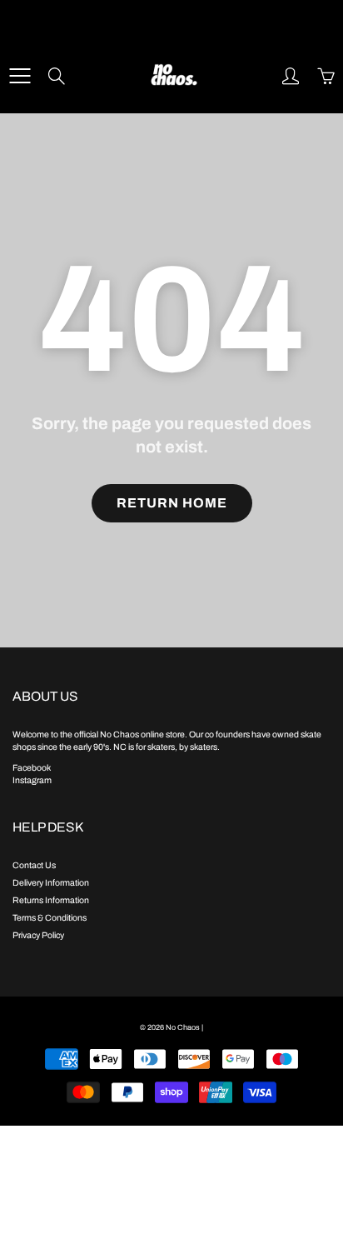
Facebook (31, 767)
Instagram (32, 780)
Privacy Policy (38, 935)
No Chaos (183, 1027)
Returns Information (50, 900)
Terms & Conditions (49, 917)
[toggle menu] (19, 75)
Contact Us (34, 865)
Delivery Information (50, 882)
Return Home (172, 503)
